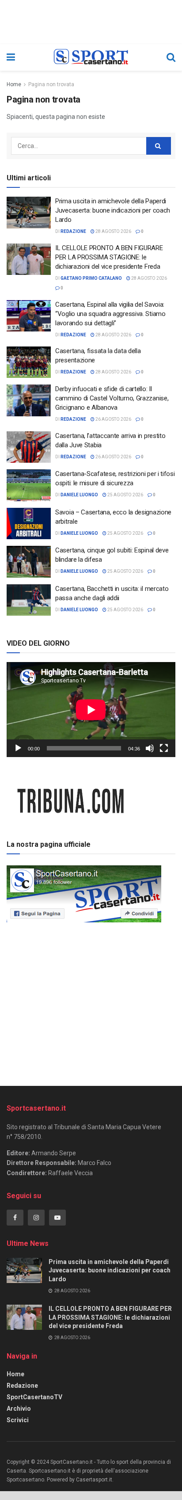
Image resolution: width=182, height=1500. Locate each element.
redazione (73, 231)
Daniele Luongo (79, 494)
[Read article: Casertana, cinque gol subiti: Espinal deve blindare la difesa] (29, 562)
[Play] (18, 748)
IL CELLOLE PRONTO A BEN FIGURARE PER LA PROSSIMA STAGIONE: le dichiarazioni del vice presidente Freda (109, 257)
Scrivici (18, 1420)
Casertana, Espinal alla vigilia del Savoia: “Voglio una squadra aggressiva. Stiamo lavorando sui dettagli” (110, 314)
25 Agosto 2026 (124, 494)
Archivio (19, 1408)
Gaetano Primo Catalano (91, 278)
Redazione (22, 1385)
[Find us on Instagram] (36, 1218)
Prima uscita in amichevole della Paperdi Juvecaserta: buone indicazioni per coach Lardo (112, 210)
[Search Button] (171, 57)
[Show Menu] (11, 57)
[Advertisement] (91, 1001)
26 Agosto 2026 (113, 419)
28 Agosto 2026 (113, 231)
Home (14, 84)
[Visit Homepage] (91, 57)
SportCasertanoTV (34, 1397)
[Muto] (149, 748)
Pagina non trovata (51, 84)
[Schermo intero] (163, 748)
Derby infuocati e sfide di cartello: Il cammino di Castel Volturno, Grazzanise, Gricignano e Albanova (111, 398)
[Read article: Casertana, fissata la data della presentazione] (29, 362)
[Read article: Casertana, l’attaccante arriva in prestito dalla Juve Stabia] (29, 447)
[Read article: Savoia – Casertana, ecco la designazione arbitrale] (29, 524)
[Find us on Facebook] (15, 1218)
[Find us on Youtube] (57, 1218)
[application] (91, 709)
